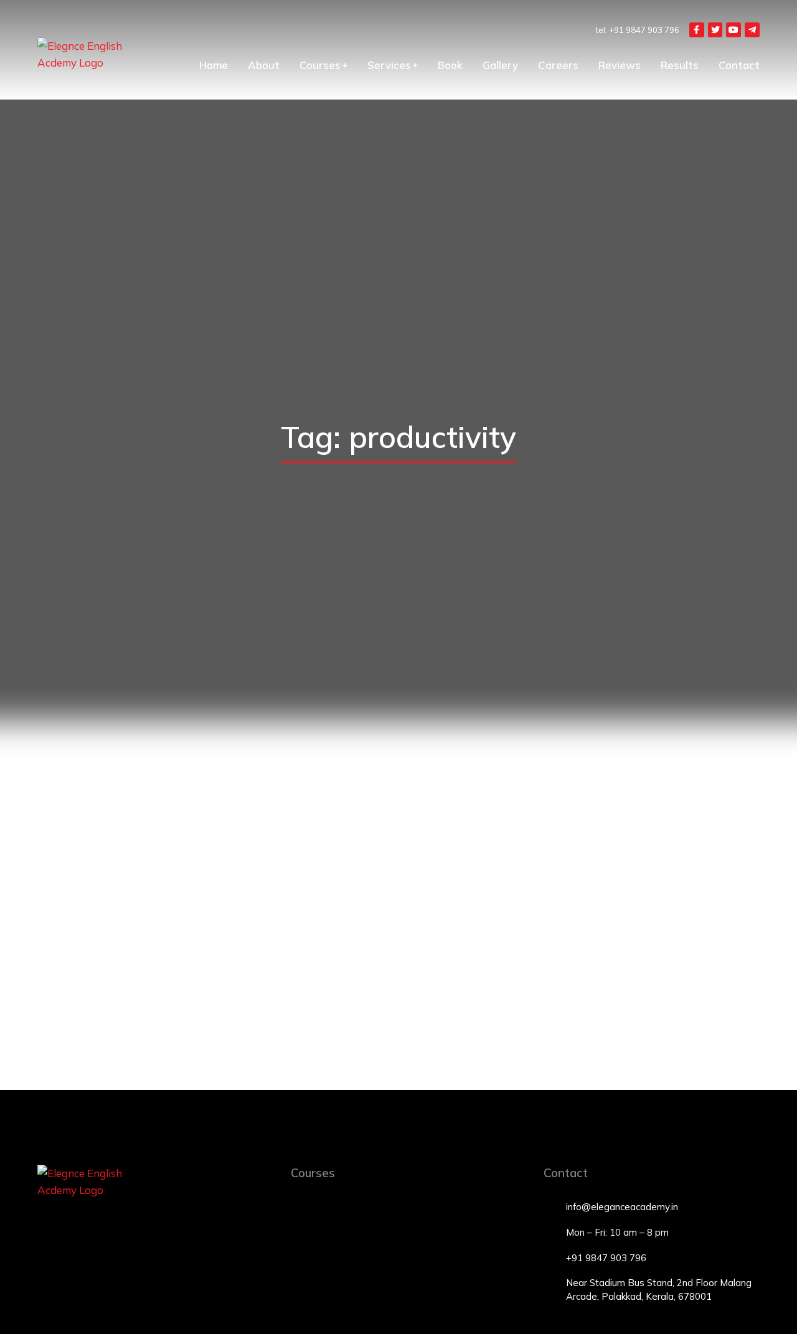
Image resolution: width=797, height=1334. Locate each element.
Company (88, 997)
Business (594, 997)
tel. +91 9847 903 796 (637, 30)
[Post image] (149, 875)
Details (150, 1024)
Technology (132, 997)
